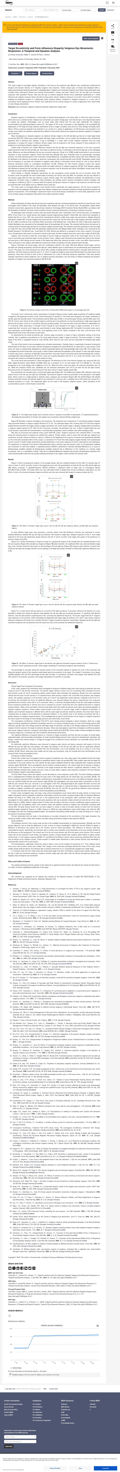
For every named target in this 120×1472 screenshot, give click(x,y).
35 (67, 347)
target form (53, 107)
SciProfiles (64, 1415)
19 (25, 166)
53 (76, 774)
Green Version (39, 1172)
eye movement (21, 107)
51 (23, 765)
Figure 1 (14, 245)
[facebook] (22, 1269)
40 (75, 370)
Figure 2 (58, 372)
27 (96, 233)
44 (65, 730)
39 (38, 354)
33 (45, 340)
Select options (10, 1437)
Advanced (110, 10)
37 (72, 347)
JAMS (63, 1420)
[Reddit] (30, 1269)
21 (79, 166)
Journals (8, 17)
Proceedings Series (67, 1423)
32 (49, 259)
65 (40, 837)
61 (15, 807)
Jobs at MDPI (8, 1415)
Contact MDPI (8, 1412)
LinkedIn (92, 1404)
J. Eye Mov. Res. (10, 1389)
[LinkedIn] (18, 1269)
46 (17, 742)
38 (85, 349)
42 (91, 430)
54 (95, 777)
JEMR (15, 17)
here (44, 1371)
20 (28, 166)
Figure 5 (14, 611)
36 (70, 347)
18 (55, 164)
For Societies (37, 1418)
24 (76, 215)
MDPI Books (65, 1407)
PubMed (47, 891)
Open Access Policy (11, 1409)
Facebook (93, 1407)
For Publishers (37, 1415)
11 (20, 138)
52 (25, 765)
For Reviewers (37, 1407)
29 (43, 259)
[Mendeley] (33, 1269)
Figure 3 (14, 463)
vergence (31, 107)
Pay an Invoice (9, 1407)
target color (62, 107)
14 (82, 157)
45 (67, 730)
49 (71, 760)
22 (81, 166)
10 (18, 138)
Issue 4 (30, 17)
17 (53, 164)
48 (18, 751)
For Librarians (37, 1412)
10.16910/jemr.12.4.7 (41, 17)
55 (49, 781)
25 (23, 219)
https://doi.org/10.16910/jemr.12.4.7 (44, 64)
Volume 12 (22, 17)
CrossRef (59, 918)
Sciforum (64, 1404)
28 (98, 233)
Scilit (62, 1412)
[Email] (10, 1269)
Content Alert (53, 1389)
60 (82, 795)
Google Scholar (36, 891)
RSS (44, 1389)
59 (49, 788)
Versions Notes (47, 73)
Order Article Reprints (91, 38)
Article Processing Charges (13, 1404)
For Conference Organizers (42, 1420)
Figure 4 (14, 542)
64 (38, 837)
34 (47, 340)
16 (80, 159)
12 (22, 138)
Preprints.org (65, 1409)
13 (30, 141)
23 (98, 173)
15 (77, 159)
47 (16, 751)
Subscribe (8, 1446)
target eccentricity (41, 107)
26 (94, 233)
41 (43, 384)
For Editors (36, 1409)
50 (21, 765)
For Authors (37, 1404)
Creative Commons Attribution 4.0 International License (62, 1257)
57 (45, 788)
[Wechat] (26, 1269)
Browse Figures (31, 73)
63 (83, 818)
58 (47, 788)
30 (45, 259)
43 (98, 723)
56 (51, 781)
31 (47, 259)
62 (81, 818)
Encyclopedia (65, 1418)
